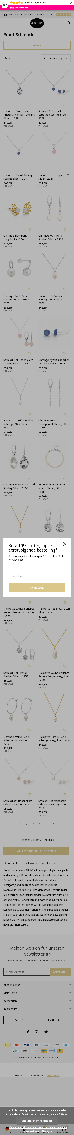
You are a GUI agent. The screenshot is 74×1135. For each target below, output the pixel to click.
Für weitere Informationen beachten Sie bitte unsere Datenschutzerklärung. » (38, 1129)
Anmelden (37, 587)
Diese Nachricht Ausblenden (37, 1120)
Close (65, 544)
